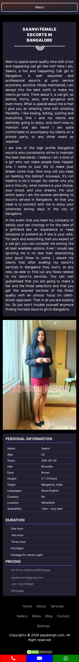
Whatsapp (17, 590)
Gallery (22, 616)
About (41, 606)
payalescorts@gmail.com (27, 577)
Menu (39, 7)
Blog (48, 616)
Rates (36, 616)
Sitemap (43, 626)
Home (27, 606)
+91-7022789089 (22, 584)
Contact (63, 616)
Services (57, 606)
